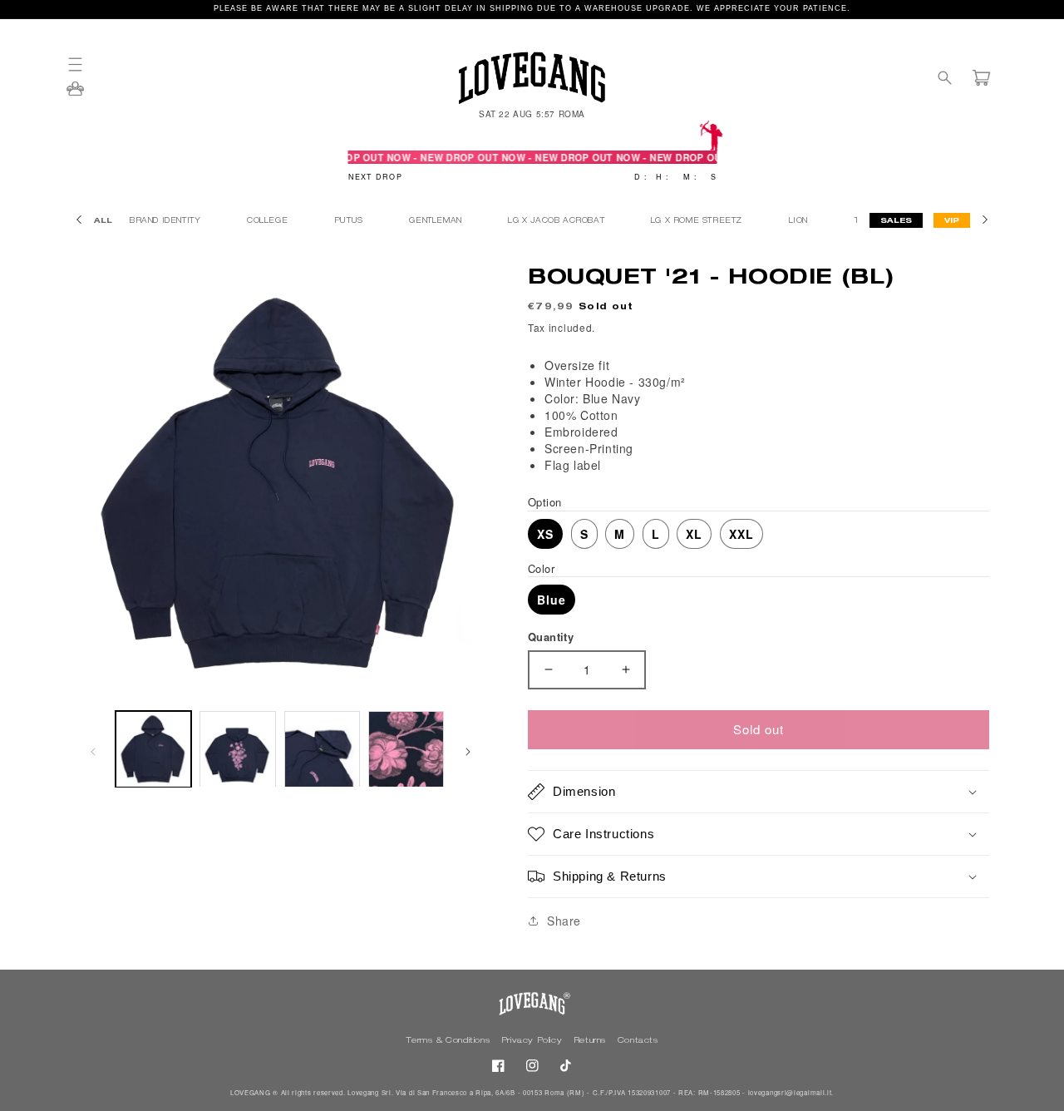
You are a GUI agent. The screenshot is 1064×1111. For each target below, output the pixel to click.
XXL (741, 534)
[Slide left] (93, 749)
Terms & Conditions (449, 1041)
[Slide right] (468, 749)
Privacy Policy (533, 1041)
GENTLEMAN (437, 221)
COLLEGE (269, 221)
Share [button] (564, 920)
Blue (551, 599)
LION (800, 221)
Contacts (638, 1041)
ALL (103, 221)
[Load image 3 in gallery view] (322, 749)
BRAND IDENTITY (167, 221)
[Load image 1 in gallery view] (153, 749)
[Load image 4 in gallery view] (406, 749)
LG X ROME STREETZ (698, 221)
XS (545, 534)
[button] (83, 64)
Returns (591, 1041)
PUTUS (350, 221)
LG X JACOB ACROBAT (557, 221)
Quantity (551, 636)
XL (694, 534)
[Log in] (75, 94)
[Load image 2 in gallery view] (237, 749)
